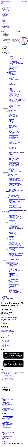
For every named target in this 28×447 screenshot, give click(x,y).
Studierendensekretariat (14, 162)
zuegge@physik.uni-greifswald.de (8, 331)
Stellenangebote (12, 68)
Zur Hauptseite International (12, 212)
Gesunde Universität (13, 104)
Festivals (10, 289)
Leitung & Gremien (13, 74)
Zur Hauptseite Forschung (11, 174)
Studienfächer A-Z (13, 112)
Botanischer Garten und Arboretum (16, 91)
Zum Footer (10, 1)
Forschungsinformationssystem (15, 184)
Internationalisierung (13, 215)
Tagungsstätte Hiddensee (14, 94)
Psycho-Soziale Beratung (14, 164)
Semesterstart (11, 120)
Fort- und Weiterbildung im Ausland (16, 247)
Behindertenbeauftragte (14, 165)
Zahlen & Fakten (12, 71)
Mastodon (6, 345)
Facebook (6, 343)
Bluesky (6, 346)
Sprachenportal (12, 248)
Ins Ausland (11, 239)
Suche (2, 31)
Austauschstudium (13, 226)
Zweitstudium (12, 149)
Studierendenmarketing (14, 163)
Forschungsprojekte (13, 179)
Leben (5, 260)
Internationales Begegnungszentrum (16, 253)
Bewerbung (11, 117)
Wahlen (10, 78)
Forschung (6, 173)
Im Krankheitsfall (12, 133)
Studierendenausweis (13, 137)
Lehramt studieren (12, 114)
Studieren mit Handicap (14, 135)
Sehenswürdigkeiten (13, 268)
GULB (10, 88)
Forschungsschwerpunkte (14, 178)
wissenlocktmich (12, 293)
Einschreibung (12, 119)
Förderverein (11, 69)
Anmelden (3, 3)
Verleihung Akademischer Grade (16, 190)
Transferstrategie (12, 194)
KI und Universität (13, 67)
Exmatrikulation (12, 147)
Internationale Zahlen (13, 217)
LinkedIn (6, 341)
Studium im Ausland (13, 240)
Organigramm (12, 77)
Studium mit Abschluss (14, 225)
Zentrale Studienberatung (14, 158)
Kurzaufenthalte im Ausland (15, 243)
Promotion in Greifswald (14, 229)
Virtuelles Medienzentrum (14, 102)
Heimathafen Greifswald (14, 284)
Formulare (11, 127)
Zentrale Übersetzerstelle (14, 256)
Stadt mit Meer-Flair (13, 264)
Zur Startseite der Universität (12, 53)
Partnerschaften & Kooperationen (16, 216)
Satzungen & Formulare (14, 79)
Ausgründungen (12, 196)
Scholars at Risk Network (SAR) (16, 218)
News (10, 57)
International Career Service (15, 231)
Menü (5, 47)
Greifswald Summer (13, 233)
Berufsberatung (12, 169)
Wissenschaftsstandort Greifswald (16, 180)
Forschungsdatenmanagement (15, 207)
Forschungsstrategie (13, 176)
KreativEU (11, 221)
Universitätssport (12, 93)
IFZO (10, 87)
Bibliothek (11, 83)
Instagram (6, 340)
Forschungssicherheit (13, 205)
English (2, 2)
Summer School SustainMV (15, 234)
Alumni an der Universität (14, 105)
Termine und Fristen (13, 126)
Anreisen (11, 121)
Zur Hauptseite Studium (11, 110)
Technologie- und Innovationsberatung (17, 192)
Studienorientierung (13, 115)
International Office (13, 166)
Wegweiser (6, 50)
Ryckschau (11, 56)
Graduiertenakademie (13, 186)
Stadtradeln (11, 276)
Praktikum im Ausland (13, 242)
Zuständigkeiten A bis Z (14, 96)
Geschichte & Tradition (14, 60)
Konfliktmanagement (13, 101)
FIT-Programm (12, 220)
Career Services (12, 151)
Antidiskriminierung (13, 107)
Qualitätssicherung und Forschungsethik (17, 203)
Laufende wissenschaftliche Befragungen (17, 210)
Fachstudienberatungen (14, 160)
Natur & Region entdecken (14, 269)
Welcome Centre (12, 252)
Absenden (19, 31)
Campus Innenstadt (7, 375)
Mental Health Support (13, 232)
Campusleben (12, 273)
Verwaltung (11, 75)
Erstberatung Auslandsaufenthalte (16, 258)
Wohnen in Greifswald (13, 124)
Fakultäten (11, 73)
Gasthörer (11, 154)
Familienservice (12, 168)
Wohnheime (11, 282)
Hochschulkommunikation (14, 62)
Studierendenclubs (13, 290)
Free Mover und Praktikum (14, 227)
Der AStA (11, 170)
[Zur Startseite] (14, 44)
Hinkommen (11, 265)
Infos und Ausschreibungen (14, 201)
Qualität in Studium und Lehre (15, 171)
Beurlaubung (11, 141)
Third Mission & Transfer (14, 183)
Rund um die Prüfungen (14, 130)
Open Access (11, 208)
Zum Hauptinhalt (4, 1)
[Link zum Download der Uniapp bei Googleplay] (13, 366)
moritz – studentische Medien (15, 292)
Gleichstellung (12, 80)
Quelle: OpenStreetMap (22, 1)
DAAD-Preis (11, 237)
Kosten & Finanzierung (14, 122)
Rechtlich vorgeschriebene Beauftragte (17, 99)
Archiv (10, 89)
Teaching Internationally (14, 244)
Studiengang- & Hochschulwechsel (16, 142)
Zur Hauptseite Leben (10, 262)
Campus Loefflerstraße (8, 379)
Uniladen (11, 278)
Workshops (11, 136)
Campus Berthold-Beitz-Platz (9, 376)
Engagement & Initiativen (14, 291)
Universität (6, 52)
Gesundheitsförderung (13, 275)
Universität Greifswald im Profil (15, 58)
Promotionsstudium (13, 148)
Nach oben (3, 445)
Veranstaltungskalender (14, 64)
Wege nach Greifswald (13, 223)
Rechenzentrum (12, 84)
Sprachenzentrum (12, 85)
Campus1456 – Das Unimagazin (16, 63)
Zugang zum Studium (13, 116)
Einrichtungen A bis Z (13, 95)
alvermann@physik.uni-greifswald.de (9, 317)
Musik (10, 287)
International (6, 211)
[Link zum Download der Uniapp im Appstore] (13, 358)
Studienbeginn (12, 125)
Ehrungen (11, 106)
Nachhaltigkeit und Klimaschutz (15, 66)
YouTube (6, 344)
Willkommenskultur (13, 61)
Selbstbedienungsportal (14, 132)
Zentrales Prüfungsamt (13, 159)
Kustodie (11, 90)
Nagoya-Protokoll (12, 206)
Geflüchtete (11, 236)
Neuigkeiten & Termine (14, 259)
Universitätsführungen (13, 279)
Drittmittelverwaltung (13, 202)
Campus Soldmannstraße (8, 378)
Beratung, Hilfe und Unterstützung (16, 100)
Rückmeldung (12, 138)
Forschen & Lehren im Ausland (15, 245)
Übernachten (11, 266)
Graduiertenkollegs (13, 188)
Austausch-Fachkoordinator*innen (16, 255)
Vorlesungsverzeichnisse (14, 131)
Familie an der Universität (14, 274)
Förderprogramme (12, 189)
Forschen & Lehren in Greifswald (16, 228)
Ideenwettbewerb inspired (14, 195)
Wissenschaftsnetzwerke (14, 181)
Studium (5, 109)
